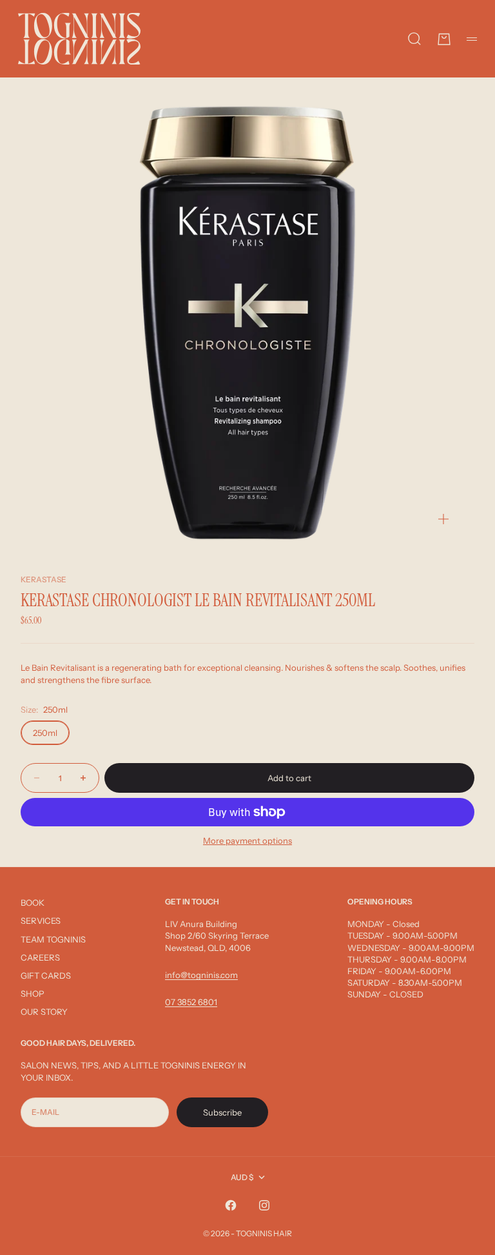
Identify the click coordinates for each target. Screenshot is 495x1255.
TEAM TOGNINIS (53, 939)
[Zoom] (443, 519)
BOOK (32, 902)
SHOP (32, 993)
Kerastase (43, 579)
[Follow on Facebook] (230, 1205)
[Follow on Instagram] (264, 1205)
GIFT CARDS (46, 975)
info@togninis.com (201, 975)
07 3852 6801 (191, 1002)
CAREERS (40, 957)
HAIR (282, 1233)
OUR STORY (44, 1011)
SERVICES (41, 920)
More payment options (247, 840)
